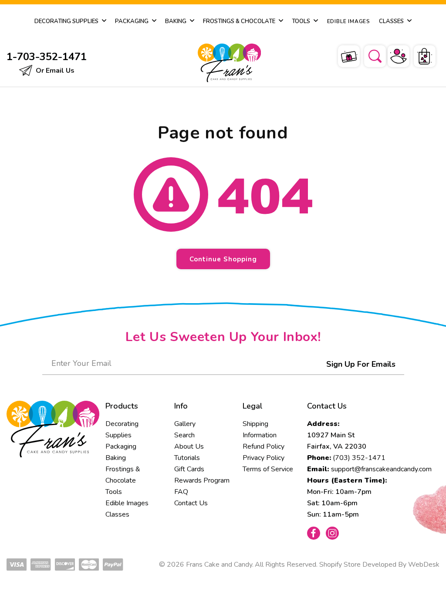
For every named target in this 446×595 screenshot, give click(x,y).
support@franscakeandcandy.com (381, 469)
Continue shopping (223, 259)
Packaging (120, 446)
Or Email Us (54, 70)
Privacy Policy (263, 458)
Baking (115, 458)
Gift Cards (189, 469)
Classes (117, 514)
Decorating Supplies (122, 429)
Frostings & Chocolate (122, 474)
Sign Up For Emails (360, 364)
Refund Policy (263, 446)
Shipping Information (260, 429)
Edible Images (127, 503)
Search (184, 435)
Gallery (185, 424)
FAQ (181, 492)
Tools (113, 492)
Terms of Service (268, 469)
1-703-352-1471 (47, 56)
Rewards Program (202, 480)
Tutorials (187, 458)
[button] (369, 54)
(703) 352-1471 (359, 458)
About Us (189, 446)
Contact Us (191, 503)
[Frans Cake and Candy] (222, 63)
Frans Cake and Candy (219, 564)
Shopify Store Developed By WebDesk (379, 564)
